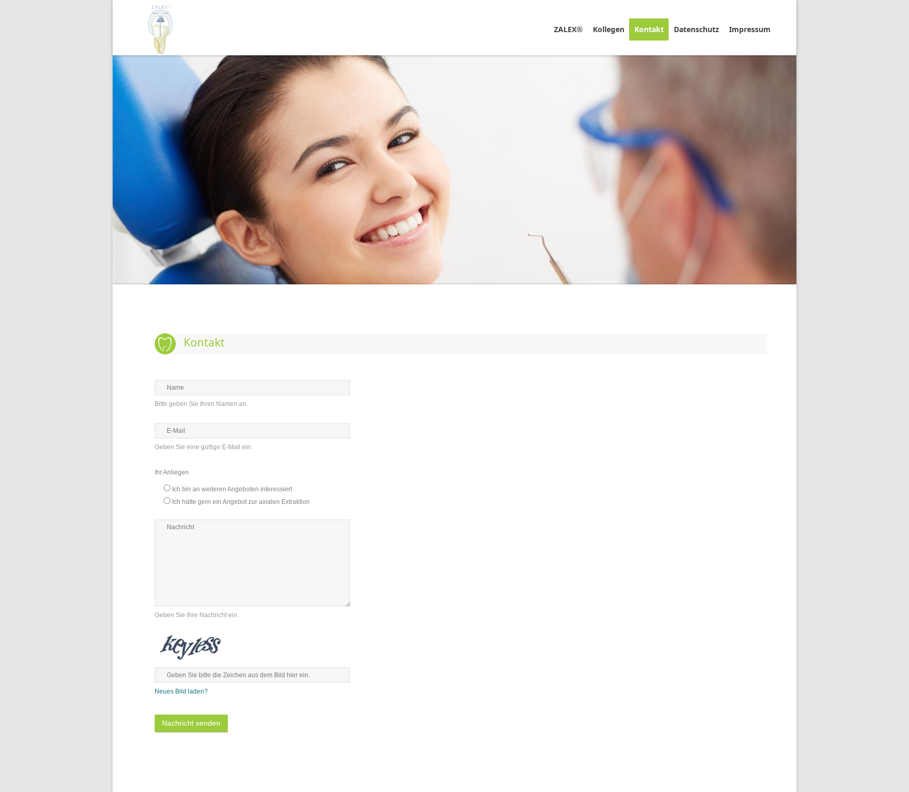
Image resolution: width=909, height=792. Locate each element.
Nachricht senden (191, 723)
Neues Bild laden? (181, 691)
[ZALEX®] (160, 27)
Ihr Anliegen (172, 472)
